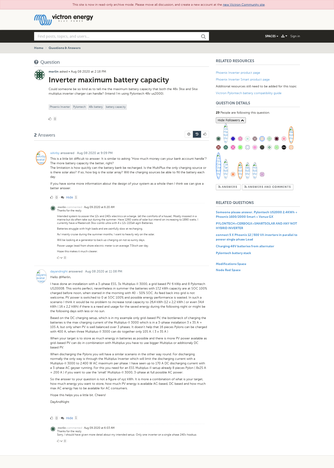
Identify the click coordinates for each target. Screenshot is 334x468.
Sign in (295, 36)
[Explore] (284, 36)
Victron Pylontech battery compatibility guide (249, 93)
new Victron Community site (244, 5)
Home (38, 48)
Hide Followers (229, 120)
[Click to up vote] (58, 257)
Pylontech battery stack (233, 253)
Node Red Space (228, 270)
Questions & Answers (64, 48)
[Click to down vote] (61, 257)
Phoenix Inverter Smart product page (243, 79)
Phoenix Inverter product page (238, 73)
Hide (69, 197)
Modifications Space (231, 264)
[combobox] (121, 36)
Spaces (271, 36)
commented (74, 207)
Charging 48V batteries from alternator (245, 246)
